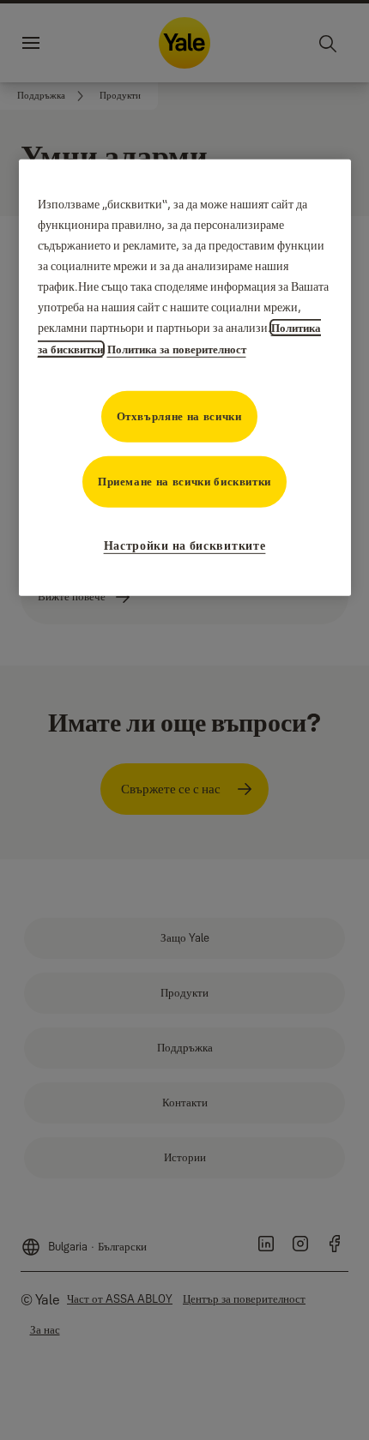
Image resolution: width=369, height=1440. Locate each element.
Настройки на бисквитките (185, 545)
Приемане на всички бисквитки (184, 481)
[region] (185, 378)
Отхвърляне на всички (179, 416)
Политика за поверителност (176, 349)
